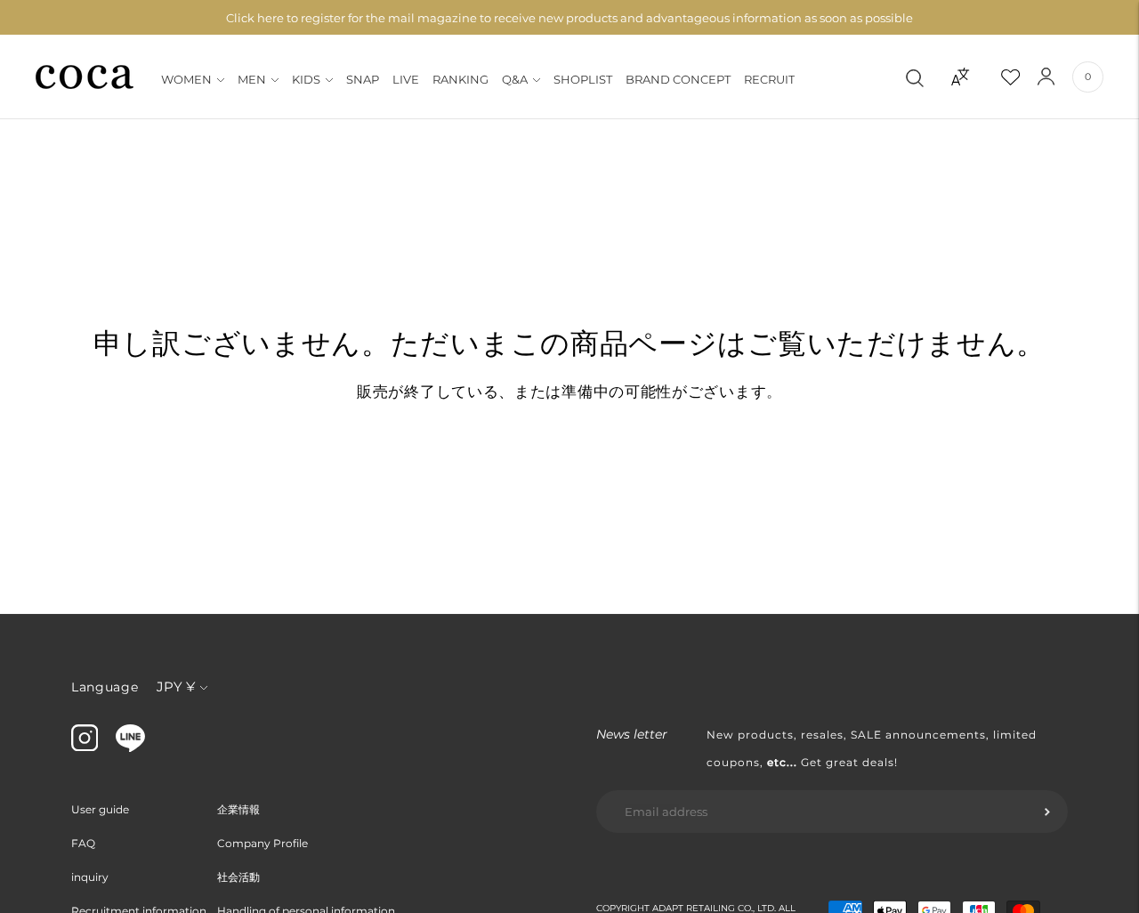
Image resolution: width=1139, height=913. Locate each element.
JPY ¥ (176, 686)
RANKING (460, 79)
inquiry (90, 877)
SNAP (362, 79)
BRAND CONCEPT (678, 79)
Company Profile (262, 843)
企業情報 (238, 809)
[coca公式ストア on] (130, 747)
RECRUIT (769, 79)
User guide (100, 809)
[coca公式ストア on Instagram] (84, 747)
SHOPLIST (582, 79)
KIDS (306, 79)
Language (105, 687)
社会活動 (238, 877)
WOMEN (186, 79)
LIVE (405, 79)
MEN (252, 79)
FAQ (83, 843)
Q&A (515, 79)
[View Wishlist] (1026, 77)
